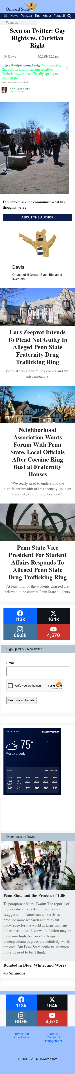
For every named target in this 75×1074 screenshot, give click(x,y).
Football (59, 15)
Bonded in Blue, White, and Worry (35, 965)
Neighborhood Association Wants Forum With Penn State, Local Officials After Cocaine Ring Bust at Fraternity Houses (37, 451)
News (14, 15)
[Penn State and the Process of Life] (38, 891)
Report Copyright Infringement (53, 1037)
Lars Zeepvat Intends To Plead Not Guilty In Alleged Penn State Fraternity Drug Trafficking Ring (38, 346)
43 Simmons (14, 973)
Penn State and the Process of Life (34, 895)
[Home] (21, 10)
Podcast (26, 15)
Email (10, 663)
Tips (37, 15)
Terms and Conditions (21, 1035)
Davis (12, 56)
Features (12, 22)
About (47, 15)
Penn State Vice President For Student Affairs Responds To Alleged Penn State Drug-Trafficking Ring (37, 562)
